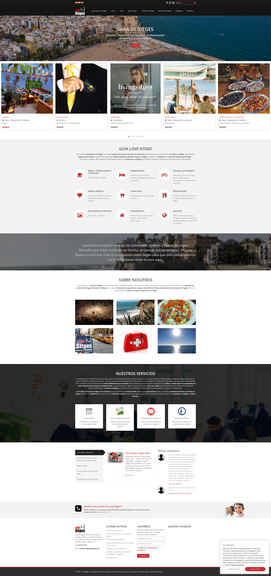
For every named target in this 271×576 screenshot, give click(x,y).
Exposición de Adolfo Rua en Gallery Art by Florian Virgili (87, 459)
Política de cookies (143, 572)
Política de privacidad (104, 572)
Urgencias (179, 11)
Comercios (136, 191)
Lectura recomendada (114, 530)
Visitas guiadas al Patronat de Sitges (87, 472)
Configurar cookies (234, 569)
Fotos (122, 11)
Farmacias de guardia (132, 333)
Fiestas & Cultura (88, 305)
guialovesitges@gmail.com (89, 548)
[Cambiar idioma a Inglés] (82, 2)
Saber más (82, 320)
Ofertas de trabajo (164, 11)
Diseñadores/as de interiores (116, 549)
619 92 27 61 (82, 545)
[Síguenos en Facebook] (167, 2)
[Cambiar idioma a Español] (76, 2)
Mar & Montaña (129, 305)
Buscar (135, 45)
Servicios (177, 211)
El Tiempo (166, 333)
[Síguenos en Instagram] (170, 2)
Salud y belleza (96, 191)
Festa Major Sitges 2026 (85, 452)
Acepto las (147, 549)
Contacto (190, 11)
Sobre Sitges (132, 11)
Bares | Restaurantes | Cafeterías (100, 171)
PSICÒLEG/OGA (111, 558)
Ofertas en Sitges (148, 11)
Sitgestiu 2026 (82, 466)
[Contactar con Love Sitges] (78, 509)
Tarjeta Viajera (86, 333)
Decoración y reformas (100, 211)
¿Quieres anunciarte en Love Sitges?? (103, 506)
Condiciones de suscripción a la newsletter (124, 572)
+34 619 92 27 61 (104, 512)
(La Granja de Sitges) (184, 493)
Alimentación (180, 191)
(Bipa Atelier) (176, 484)
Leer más (130, 475)
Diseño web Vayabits (157, 572)
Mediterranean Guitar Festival (87, 479)
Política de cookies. (237, 565)
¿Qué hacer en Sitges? (99, 11)
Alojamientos (137, 170)
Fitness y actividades (183, 170)
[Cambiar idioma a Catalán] (79, 2)
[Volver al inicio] (80, 11)
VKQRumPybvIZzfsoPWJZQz (115, 539)
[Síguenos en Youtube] (173, 2)
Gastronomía (168, 305)
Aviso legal (93, 572)
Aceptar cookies (255, 569)
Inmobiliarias (137, 211)
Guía (113, 11)
